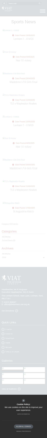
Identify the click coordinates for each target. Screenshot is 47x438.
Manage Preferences (23, 431)
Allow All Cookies (23, 426)
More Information (23, 414)
